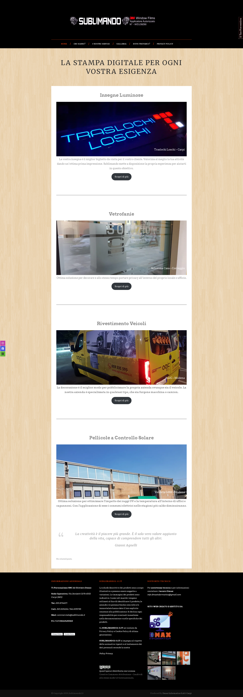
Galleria (121, 44)
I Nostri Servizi (101, 44)
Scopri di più (121, 176)
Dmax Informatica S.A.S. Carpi (177, 693)
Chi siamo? (80, 44)
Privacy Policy (165, 44)
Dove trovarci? (141, 44)
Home (64, 44)
